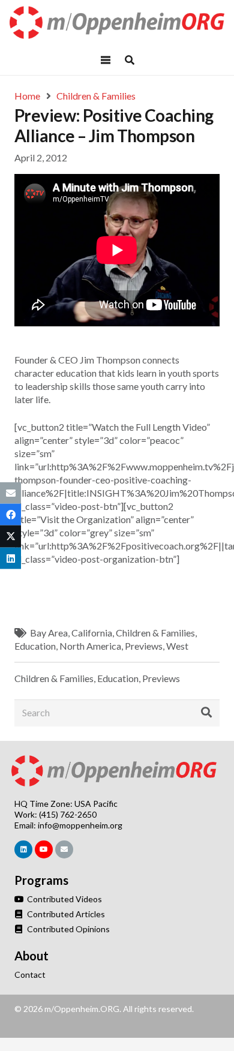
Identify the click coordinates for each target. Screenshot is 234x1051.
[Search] (206, 712)
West (177, 645)
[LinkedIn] (23, 849)
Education (35, 645)
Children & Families (155, 632)
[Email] (64, 849)
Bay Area (49, 632)
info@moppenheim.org (80, 825)
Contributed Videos (63, 899)
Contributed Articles (65, 914)
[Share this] (10, 515)
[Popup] (129, 60)
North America (90, 645)
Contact (30, 974)
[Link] (117, 22)
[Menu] (105, 60)
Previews (144, 645)
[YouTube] (44, 849)
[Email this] (10, 493)
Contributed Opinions (67, 929)
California (91, 632)
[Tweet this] (10, 536)
